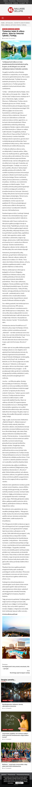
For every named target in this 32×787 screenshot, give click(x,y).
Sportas (4, 760)
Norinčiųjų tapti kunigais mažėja (20, 672)
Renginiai (24, 758)
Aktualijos (5, 29)
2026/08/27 (9, 739)
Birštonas (18, 758)
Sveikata (9, 760)
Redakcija (15, 3)
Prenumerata (12, 1)
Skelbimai (11, 700)
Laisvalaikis (11, 29)
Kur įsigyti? (22, 3)
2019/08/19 (12, 38)
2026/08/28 (9, 708)
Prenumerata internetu (23, 1)
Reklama (6, 1)
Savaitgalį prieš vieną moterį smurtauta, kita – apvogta (15, 666)
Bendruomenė (12, 758)
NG (4, 708)
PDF (27, 3)
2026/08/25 (9, 768)
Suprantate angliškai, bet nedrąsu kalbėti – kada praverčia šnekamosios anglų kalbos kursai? (15, 735)
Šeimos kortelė (8, 3)
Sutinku (19, 783)
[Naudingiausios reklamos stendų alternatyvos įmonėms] (16, 692)
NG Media (6, 38)
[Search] (29, 17)
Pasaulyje (17, 29)
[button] (2, 18)
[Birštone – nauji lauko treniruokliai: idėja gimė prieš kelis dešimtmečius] (16, 752)
